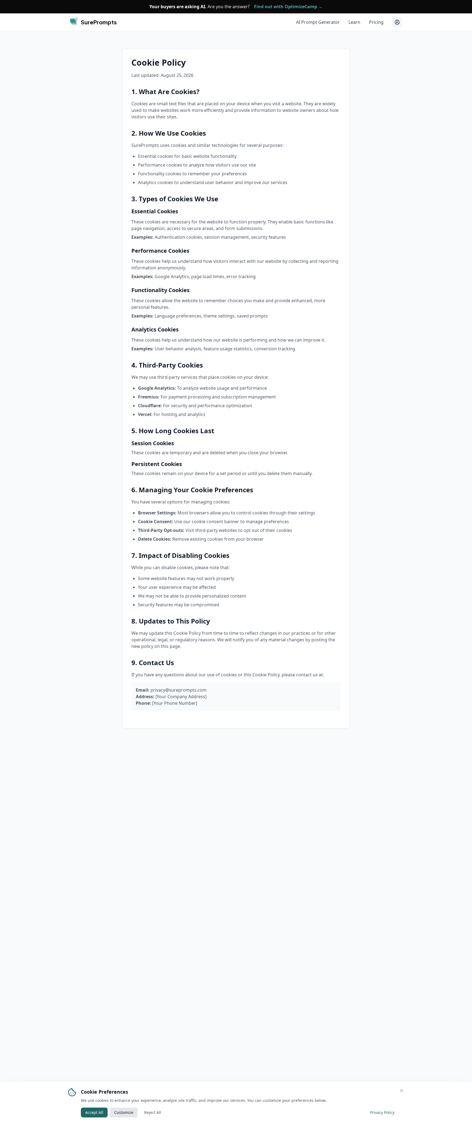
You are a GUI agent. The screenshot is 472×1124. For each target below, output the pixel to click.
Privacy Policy (382, 1112)
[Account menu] (397, 22)
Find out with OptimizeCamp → (288, 7)
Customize (123, 1112)
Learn (354, 22)
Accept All (94, 1112)
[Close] (401, 1090)
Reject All (152, 1112)
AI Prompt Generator (318, 22)
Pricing (376, 22)
